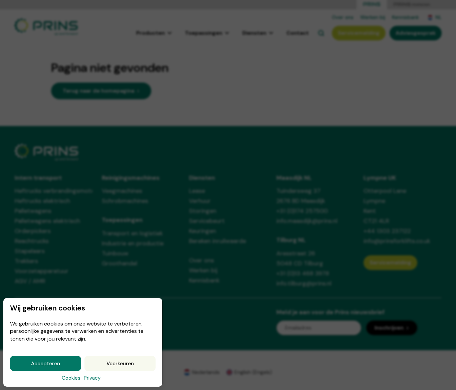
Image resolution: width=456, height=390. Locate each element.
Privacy (92, 378)
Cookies (71, 378)
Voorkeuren (120, 363)
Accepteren (45, 363)
